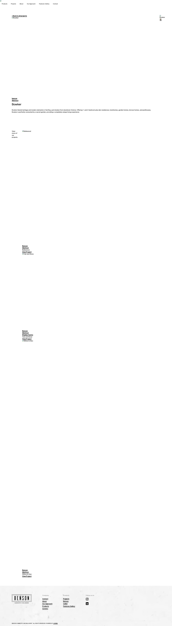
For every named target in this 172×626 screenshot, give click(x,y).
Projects (13, 4)
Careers (45, 609)
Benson (25, 246)
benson (14, 98)
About (21, 4)
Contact (55, 4)
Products (4, 4)
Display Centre (27, 335)
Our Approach (31, 4)
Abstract (15, 100)
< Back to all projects (19, 16)
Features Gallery (44, 4)
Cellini (65, 604)
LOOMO (55, 623)
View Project (27, 252)
